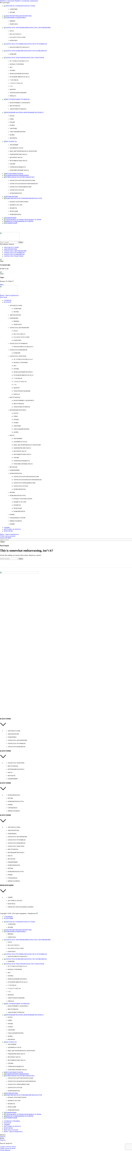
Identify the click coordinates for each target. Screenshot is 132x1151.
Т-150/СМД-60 (14, 80)
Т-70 (11, 86)
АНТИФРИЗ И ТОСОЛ (16, 148)
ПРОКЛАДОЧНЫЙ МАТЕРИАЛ (19, 73)
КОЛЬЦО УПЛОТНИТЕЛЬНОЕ (19, 201)
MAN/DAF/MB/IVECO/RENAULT (19, 47)
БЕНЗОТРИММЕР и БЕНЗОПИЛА (20, 102)
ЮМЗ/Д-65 (13, 96)
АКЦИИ (10, 897)
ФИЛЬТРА (13, 89)
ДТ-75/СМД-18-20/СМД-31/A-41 (19, 61)
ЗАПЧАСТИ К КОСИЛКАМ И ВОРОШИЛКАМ (24, 183)
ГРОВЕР (12, 125)
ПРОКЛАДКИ (14, 211)
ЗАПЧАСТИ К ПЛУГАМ (17, 190)
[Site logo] (9, 240)
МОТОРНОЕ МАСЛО (16, 157)
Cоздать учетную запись (8, 1146)
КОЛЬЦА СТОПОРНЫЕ (17, 64)
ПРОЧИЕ (12, 12)
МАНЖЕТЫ (13, 208)
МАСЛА (12, 435)
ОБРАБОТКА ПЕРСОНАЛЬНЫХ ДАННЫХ (20, 907)
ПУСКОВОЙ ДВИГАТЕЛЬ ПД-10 (19, 77)
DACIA (12, 31)
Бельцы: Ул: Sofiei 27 (7, 226)
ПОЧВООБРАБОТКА (16, 193)
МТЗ (11, 67)
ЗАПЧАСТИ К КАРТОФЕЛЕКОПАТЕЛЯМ (22, 180)
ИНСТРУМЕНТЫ (15, 106)
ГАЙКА (12, 119)
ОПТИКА (12, 70)
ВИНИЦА (12, 21)
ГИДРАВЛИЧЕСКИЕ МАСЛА (18, 154)
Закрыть (2, 1136)
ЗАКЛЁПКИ (13, 128)
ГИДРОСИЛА (14, 24)
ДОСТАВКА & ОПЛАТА (15, 900)
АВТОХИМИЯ (14, 145)
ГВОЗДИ (12, 122)
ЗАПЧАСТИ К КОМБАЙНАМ (14, 254)
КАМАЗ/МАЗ (13, 40)
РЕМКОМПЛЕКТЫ (15, 214)
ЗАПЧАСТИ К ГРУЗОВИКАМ (14, 252)
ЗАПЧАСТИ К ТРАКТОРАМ (13, 256)
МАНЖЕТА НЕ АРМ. (16, 205)
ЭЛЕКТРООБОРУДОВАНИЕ (18, 92)
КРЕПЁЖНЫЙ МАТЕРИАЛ (18, 410)
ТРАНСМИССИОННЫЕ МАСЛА (19, 170)
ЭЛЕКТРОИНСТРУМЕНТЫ (18, 109)
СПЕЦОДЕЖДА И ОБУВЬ (17, 518)
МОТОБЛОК (13, 467)
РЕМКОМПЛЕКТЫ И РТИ (18, 495)
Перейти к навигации (7, 1)
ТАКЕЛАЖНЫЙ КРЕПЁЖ (17, 131)
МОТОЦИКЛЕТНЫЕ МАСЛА (18, 160)
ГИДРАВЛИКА (14, 318)
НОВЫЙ (12, 524)
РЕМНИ (12, 514)
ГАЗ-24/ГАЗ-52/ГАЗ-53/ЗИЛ (18, 37)
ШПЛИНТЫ (13, 138)
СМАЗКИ (12, 164)
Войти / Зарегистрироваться (13, 1131)
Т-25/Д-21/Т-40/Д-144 (16, 83)
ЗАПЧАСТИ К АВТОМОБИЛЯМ (15, 251)
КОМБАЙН (13, 54)
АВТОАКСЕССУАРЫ (11, 247)
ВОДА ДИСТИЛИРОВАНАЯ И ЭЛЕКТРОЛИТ (23, 151)
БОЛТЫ (12, 116)
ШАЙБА (12, 135)
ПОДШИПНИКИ (15, 470)
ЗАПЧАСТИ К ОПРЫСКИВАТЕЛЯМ (20, 187)
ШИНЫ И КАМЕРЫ (16, 521)
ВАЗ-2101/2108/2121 (15, 34)
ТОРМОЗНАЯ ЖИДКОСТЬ (18, 167)
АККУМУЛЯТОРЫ (10, 249)
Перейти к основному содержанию (26, 1)
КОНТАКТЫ (11, 903)
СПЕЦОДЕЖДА (12, 807)
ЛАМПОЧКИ (13, 9)
